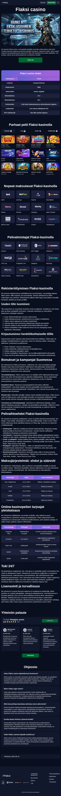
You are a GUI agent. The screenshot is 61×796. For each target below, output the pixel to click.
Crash (37, 131)
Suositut (6, 131)
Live (21, 131)
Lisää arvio (50, 620)
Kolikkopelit (51, 131)
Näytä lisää (30, 655)
